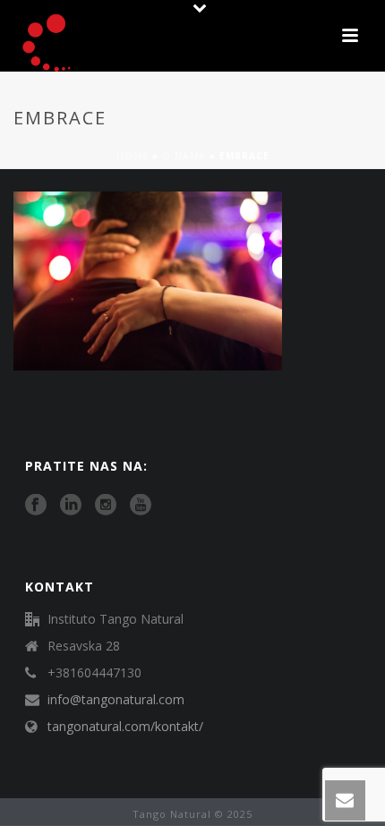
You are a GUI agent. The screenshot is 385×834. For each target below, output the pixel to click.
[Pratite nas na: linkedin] (70, 505)
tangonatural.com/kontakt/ (125, 727)
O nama (184, 155)
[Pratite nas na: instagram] (105, 505)
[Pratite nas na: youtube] (140, 505)
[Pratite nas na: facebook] (36, 505)
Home (132, 155)
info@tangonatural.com (115, 700)
